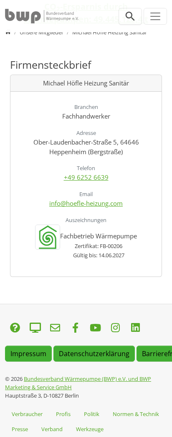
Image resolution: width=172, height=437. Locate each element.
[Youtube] (95, 328)
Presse (20, 429)
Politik (91, 414)
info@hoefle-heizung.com (86, 203)
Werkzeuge (90, 429)
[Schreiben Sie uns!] (15, 328)
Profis (63, 414)
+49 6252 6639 (86, 177)
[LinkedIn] (135, 328)
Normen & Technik (136, 414)
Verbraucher (27, 414)
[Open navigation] (155, 16)
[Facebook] (75, 328)
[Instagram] (115, 328)
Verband (52, 429)
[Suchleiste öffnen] (130, 16)
